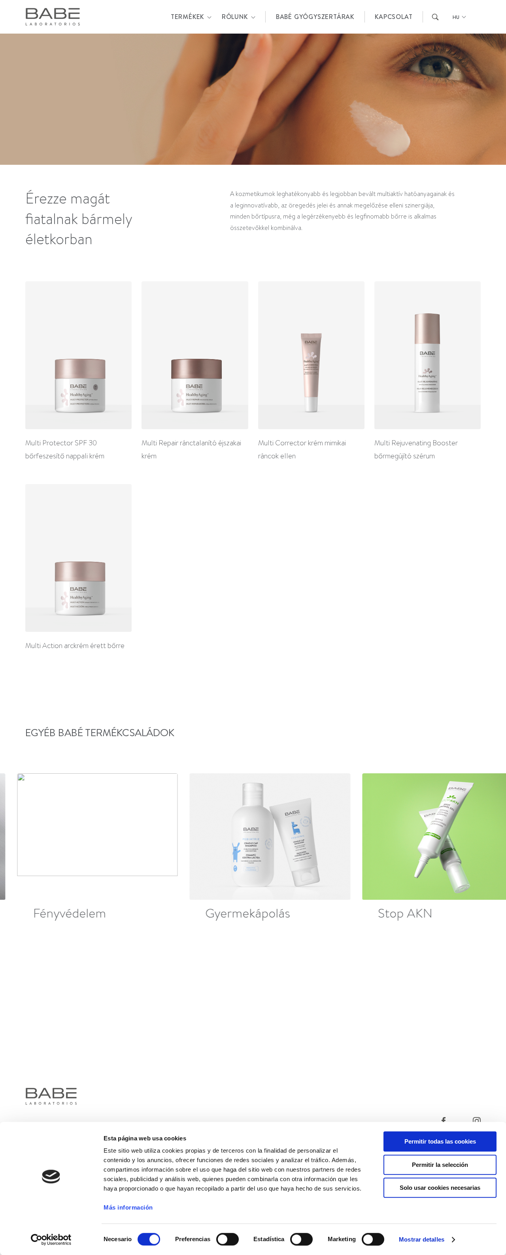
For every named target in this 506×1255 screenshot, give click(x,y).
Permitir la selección (440, 1164)
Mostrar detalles (421, 1239)
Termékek (187, 16)
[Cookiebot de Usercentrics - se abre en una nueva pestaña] (51, 1240)
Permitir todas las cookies (440, 1141)
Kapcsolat (393, 16)
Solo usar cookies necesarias (440, 1187)
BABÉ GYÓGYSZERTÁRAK (315, 16)
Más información (128, 1207)
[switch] (227, 1239)
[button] (476, 848)
